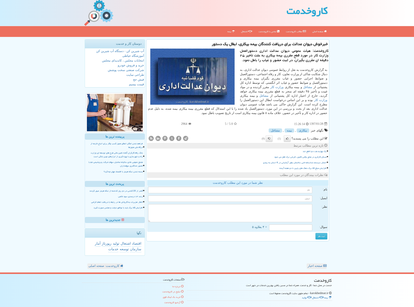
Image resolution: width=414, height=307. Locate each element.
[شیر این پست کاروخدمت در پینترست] (165, 138)
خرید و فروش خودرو (131, 65)
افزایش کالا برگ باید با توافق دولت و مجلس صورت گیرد (118, 208)
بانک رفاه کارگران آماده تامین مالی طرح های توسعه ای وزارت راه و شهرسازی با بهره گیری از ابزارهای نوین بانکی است (117, 155)
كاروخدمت (307, 11)
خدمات (113, 249)
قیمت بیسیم (136, 84)
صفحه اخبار (315, 265)
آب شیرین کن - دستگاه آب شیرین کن (120, 51)
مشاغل (307, 87)
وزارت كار (277, 87)
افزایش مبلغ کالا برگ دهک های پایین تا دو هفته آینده (302, 168)
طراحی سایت (135, 74)
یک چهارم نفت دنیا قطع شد (314, 151)
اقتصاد (136, 243)
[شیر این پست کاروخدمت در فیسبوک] (179, 138)
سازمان (135, 249)
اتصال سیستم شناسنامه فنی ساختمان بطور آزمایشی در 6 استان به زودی (294, 162)
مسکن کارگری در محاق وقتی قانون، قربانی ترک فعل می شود (300, 157)
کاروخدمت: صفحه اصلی (104, 265)
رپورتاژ (106, 243)
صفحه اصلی (318, 31)
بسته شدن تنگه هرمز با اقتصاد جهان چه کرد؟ (123, 171)
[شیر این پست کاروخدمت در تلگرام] (186, 138)
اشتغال (244, 31)
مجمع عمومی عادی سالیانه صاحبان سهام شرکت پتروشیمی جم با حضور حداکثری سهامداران (116, 164)
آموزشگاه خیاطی (133, 55)
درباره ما (176, 286)
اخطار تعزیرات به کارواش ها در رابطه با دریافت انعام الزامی (117, 202)
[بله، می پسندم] (287, 138)
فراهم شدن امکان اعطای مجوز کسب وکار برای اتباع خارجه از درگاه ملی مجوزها (117, 145)
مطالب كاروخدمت (294, 31)
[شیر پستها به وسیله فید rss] (151, 138)
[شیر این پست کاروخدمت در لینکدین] (158, 138)
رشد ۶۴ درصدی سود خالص (130, 196)
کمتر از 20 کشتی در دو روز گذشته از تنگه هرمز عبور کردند (116, 191)
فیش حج (138, 79)
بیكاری (303, 130)
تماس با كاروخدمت (268, 31)
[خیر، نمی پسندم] (269, 138)
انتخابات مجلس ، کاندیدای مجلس (123, 60)
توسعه (124, 249)
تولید (116, 243)
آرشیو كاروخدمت (172, 302)
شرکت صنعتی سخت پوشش (126, 70)
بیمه (229, 31)
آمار (97, 243)
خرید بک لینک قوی (172, 297)
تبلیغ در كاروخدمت (171, 291)
